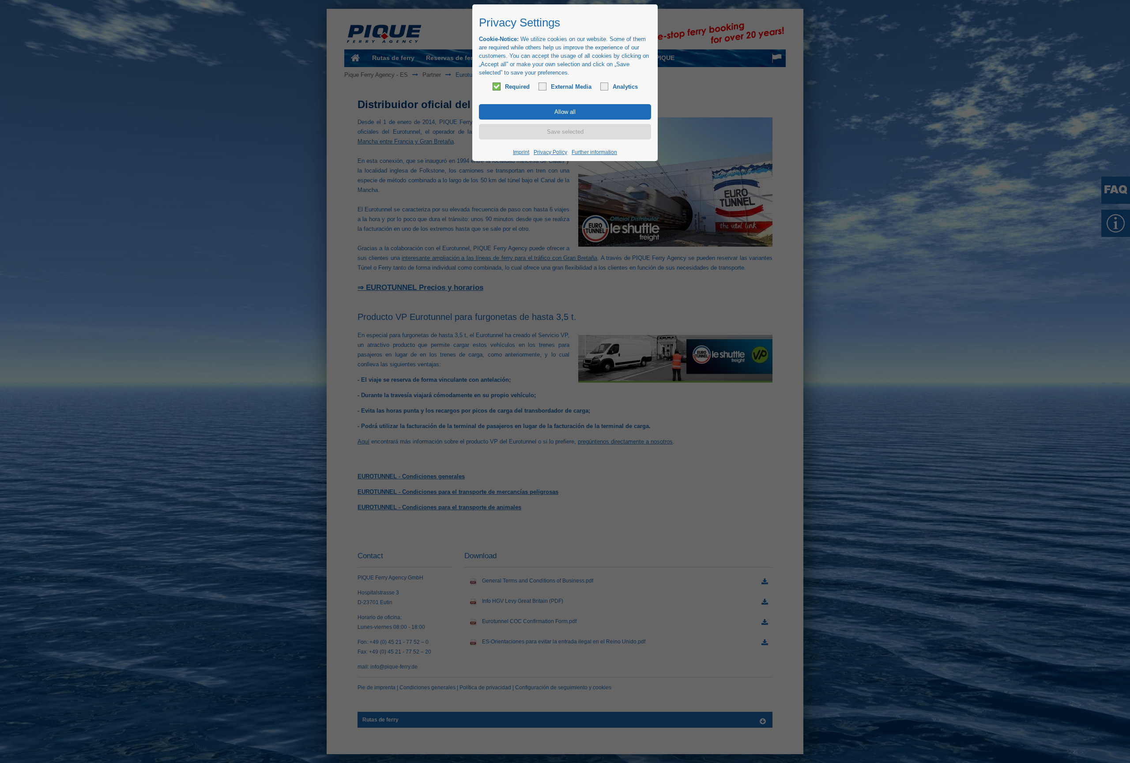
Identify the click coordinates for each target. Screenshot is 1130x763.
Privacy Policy (550, 152)
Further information (594, 152)
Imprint (521, 152)
